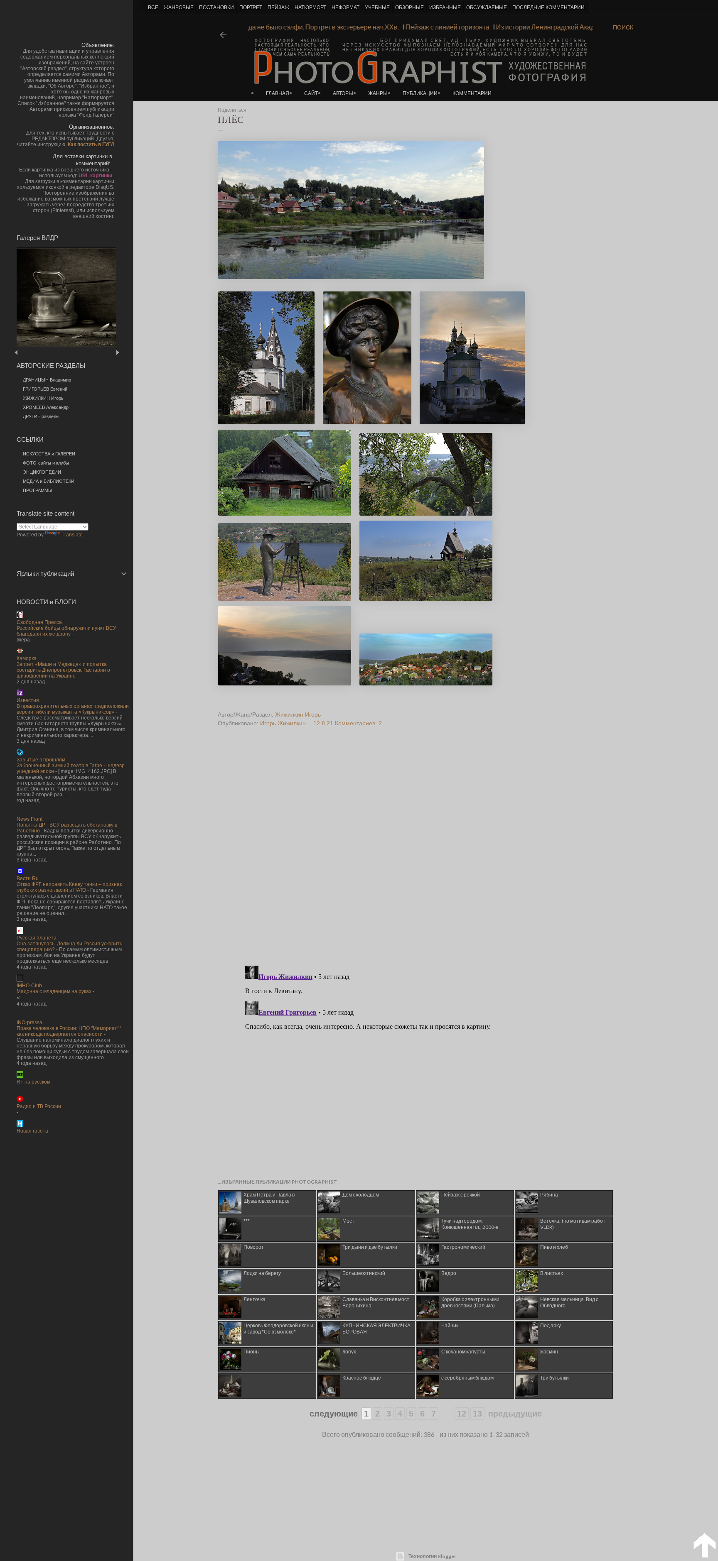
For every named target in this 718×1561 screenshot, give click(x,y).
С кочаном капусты (463, 1351)
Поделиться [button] (232, 110)
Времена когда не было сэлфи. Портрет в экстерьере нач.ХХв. (326, 27)
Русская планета (37, 938)
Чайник (449, 1325)
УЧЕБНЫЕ (377, 7)
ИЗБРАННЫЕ (445, 7)
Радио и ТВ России (39, 1106)
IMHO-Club (29, 985)
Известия (28, 700)
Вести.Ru (28, 878)
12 (461, 1413)
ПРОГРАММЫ (37, 490)
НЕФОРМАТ (345, 7)
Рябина (549, 1195)
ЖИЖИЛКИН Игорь (43, 398)
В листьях (551, 1273)
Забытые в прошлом (41, 760)
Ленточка (254, 1299)
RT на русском (33, 1082)
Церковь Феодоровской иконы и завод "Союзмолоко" (278, 1328)
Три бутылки (554, 1378)
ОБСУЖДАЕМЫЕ (486, 7)
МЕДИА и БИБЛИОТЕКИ (48, 481)
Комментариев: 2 (358, 723)
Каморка (27, 658)
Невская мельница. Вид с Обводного (569, 1302)
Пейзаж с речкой (460, 1195)
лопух (349, 1351)
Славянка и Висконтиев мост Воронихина (375, 1302)
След (117, 352)
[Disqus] (410, 852)
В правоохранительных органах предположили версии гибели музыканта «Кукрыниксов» (73, 709)
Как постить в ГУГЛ (91, 144)
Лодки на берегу (262, 1273)
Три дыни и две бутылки (369, 1247)
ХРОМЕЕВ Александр (46, 407)
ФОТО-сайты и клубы (46, 462)
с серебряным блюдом (467, 1378)
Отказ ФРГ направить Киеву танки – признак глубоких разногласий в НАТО (69, 887)
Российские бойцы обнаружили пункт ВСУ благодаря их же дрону (66, 631)
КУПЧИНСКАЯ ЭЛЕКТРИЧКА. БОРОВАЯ (377, 1328)
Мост (348, 1221)
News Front (29, 819)
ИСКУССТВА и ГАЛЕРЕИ (49, 453)
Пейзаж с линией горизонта (469, 27)
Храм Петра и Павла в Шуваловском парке (269, 1198)
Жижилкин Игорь (298, 714)
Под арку (550, 1325)
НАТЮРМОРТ (310, 7)
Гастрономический (463, 1247)
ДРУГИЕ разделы (41, 416)
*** (246, 1221)
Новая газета (32, 1131)
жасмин (549, 1351)
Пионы (251, 1351)
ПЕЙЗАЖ (278, 7)
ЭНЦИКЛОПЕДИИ (42, 472)
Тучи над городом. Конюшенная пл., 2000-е (470, 1224)
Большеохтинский (363, 1273)
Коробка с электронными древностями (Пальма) (470, 1302)
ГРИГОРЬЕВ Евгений (45, 389)
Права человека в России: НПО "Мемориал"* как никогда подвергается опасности (69, 1031)
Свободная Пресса (39, 622)
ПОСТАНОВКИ (216, 7)
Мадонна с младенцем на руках (54, 991)
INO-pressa (29, 1022)
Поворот (253, 1247)
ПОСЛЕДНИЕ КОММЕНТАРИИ (548, 7)
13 (477, 1413)
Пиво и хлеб (554, 1247)
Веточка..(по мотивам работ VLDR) (572, 1224)
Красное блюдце (361, 1378)
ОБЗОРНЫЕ (409, 7)
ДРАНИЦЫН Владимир (47, 379)
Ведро (448, 1273)
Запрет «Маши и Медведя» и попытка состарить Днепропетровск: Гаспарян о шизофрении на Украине (63, 670)
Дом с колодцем (360, 1195)
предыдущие (515, 1413)
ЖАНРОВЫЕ (179, 7)
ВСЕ (153, 7)
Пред (28, 352)
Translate (72, 535)
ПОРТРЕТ (250, 7)
